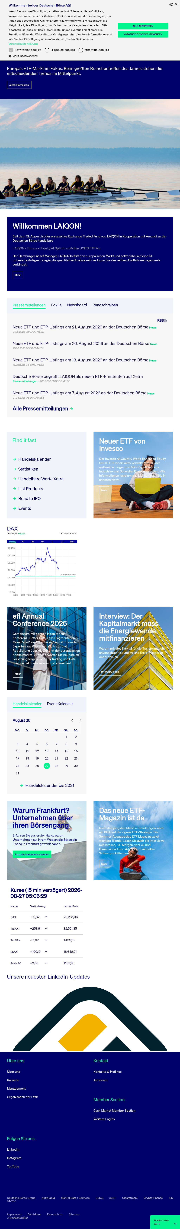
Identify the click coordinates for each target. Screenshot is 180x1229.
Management (16, 1088)
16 (76, 751)
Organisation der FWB (22, 1097)
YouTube (13, 1166)
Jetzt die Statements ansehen (32, 854)
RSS (160, 320)
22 (66, 758)
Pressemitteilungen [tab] (29, 305)
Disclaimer (34, 1214)
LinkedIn (13, 1149)
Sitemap (74, 1214)
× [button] (176, 4)
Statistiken (28, 469)
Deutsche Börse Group (21, 1198)
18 (27, 758)
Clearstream (130, 1198)
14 (56, 751)
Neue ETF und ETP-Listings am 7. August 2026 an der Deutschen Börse (80, 393)
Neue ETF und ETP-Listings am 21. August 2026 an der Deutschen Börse (81, 327)
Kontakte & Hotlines (108, 1071)
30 (76, 766)
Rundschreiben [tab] (105, 305)
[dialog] (90, 30)
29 (66, 766)
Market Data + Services (75, 1198)
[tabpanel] (90, 365)
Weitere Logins (104, 1119)
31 (17, 773)
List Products (30, 488)
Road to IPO (29, 498)
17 (17, 758)
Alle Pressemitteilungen (41, 408)
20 (47, 758)
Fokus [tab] (56, 305)
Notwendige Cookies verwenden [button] (143, 34)
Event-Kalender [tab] (60, 704)
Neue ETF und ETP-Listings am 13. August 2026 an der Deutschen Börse (81, 360)
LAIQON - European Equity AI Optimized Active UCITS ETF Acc (57, 248)
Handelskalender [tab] (27, 704)
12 (37, 751)
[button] (61, 56)
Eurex (100, 1198)
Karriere (13, 1080)
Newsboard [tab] (77, 305)
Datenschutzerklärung (23, 44)
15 (66, 751)
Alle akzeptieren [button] (143, 26)
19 (37, 758)
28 (56, 766)
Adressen (100, 1080)
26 (37, 766)
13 (47, 751)
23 (76, 758)
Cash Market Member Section (114, 1110)
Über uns (13, 1071)
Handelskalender (34, 459)
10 (17, 751)
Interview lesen (110, 671)
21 (56, 758)
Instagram (14, 1158)
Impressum (14, 1214)
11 (27, 751)
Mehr (18, 275)
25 (27, 766)
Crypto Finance (153, 1198)
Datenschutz (55, 1214)
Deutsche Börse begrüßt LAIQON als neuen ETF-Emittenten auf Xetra (78, 376)
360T (113, 1198)
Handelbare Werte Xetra (41, 479)
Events (24, 508)
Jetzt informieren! (19, 84)
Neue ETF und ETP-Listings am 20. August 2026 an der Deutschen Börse (81, 343)
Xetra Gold (48, 1198)
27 (47, 766)
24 (17, 766)
